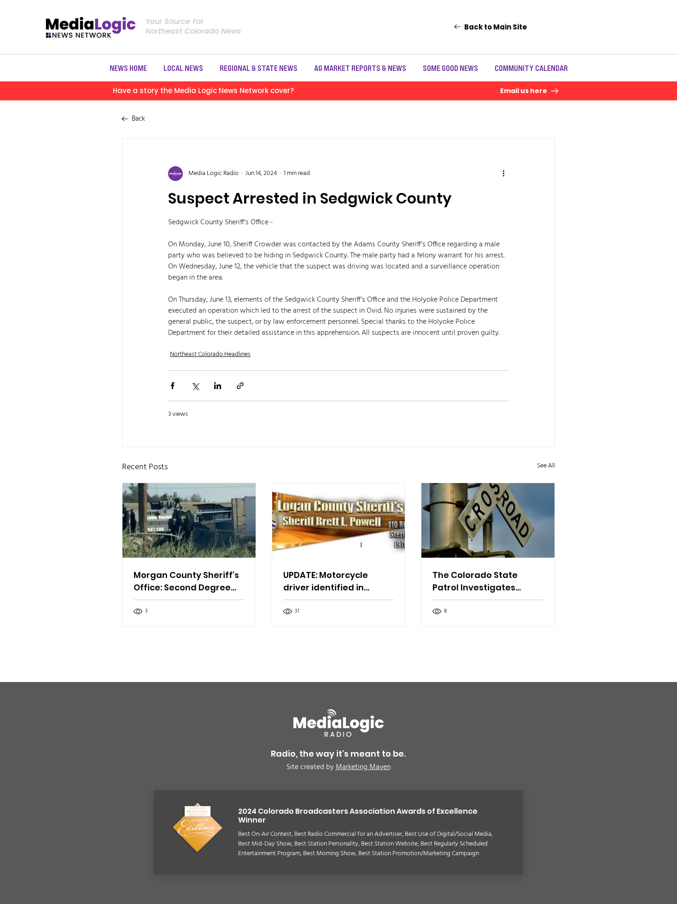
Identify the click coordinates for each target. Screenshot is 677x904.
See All (546, 466)
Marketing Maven (363, 767)
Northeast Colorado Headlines (210, 354)
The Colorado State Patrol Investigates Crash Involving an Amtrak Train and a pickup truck (475, 581)
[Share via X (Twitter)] (195, 385)
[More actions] (503, 173)
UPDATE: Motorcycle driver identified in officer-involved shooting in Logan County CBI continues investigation (329, 581)
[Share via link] (240, 385)
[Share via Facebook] (172, 385)
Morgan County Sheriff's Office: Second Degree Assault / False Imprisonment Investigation (186, 581)
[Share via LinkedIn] (217, 385)
